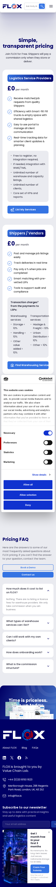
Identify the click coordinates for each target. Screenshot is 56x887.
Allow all (28, 484)
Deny (28, 505)
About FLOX (9, 747)
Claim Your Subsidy (39, 869)
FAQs (35, 747)
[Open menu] (51, 6)
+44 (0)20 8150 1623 (20, 779)
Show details (39, 474)
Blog (24, 747)
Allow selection (28, 495)
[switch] (48, 442)
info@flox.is (15, 796)
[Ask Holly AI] (42, 6)
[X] (12, 758)
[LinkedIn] (4, 758)
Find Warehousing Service (32, 365)
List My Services (25, 209)
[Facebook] (19, 758)
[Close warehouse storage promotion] (49, 832)
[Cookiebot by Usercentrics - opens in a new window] (39, 379)
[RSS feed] (27, 758)
